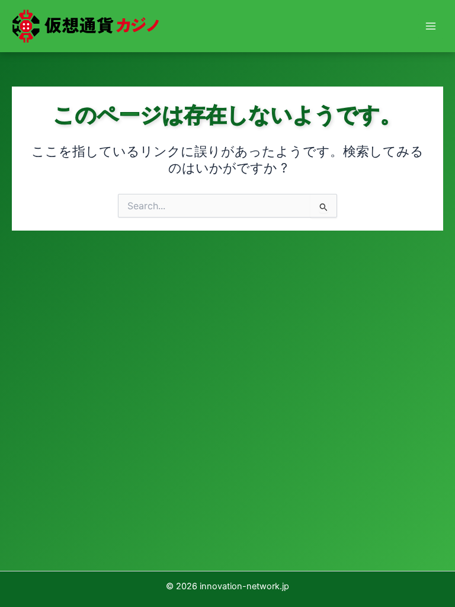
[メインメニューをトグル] (430, 26)
